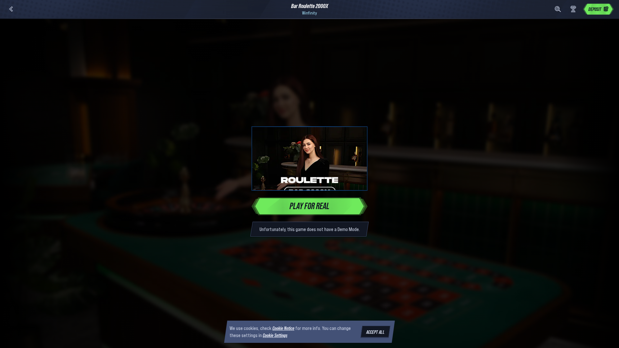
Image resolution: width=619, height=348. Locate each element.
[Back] (11, 9)
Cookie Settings (275, 335)
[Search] (558, 9)
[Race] (573, 9)
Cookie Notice (283, 328)
